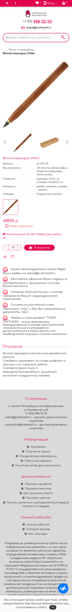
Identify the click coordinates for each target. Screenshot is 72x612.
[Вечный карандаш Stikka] (36, 94)
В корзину (42, 247)
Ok (52, 607)
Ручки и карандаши (21, 49)
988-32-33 (37, 22)
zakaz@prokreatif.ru (38, 27)
